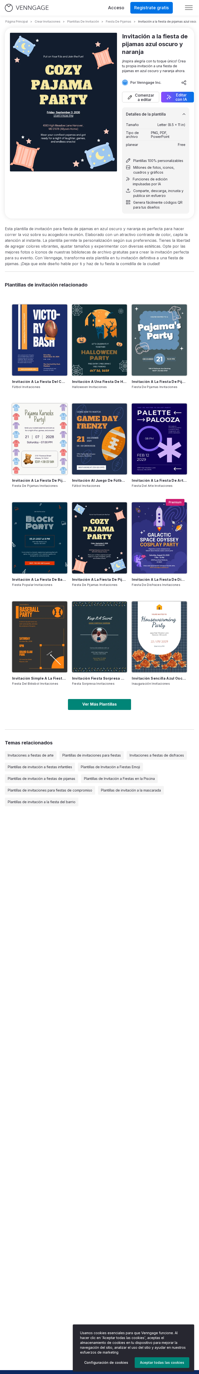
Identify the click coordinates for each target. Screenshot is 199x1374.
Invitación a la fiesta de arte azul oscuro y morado (159, 480)
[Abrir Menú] (188, 7)
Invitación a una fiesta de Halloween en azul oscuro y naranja (99, 381)
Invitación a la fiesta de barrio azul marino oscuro (39, 579)
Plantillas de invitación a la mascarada (131, 790)
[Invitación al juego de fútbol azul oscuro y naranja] (99, 439)
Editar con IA (181, 97)
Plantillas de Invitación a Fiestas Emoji (110, 767)
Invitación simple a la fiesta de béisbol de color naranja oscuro (39, 678)
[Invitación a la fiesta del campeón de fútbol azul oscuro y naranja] (39, 339)
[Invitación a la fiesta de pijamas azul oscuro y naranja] (99, 537)
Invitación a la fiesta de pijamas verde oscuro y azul (159, 381)
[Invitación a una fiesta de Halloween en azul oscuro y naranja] (99, 339)
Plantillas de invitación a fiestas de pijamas (41, 778)
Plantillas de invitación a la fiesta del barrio (41, 802)
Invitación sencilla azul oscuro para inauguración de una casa (159, 678)
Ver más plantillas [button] (99, 704)
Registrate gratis (151, 7)
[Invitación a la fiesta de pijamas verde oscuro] (39, 439)
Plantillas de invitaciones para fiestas (91, 755)
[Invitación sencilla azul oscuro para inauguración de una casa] (159, 636)
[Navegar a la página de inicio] (27, 8)
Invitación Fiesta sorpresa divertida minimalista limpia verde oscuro (99, 678)
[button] (140, 97)
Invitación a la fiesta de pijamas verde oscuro (39, 480)
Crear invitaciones (47, 21)
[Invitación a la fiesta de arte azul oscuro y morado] (159, 439)
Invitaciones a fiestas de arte (31, 755)
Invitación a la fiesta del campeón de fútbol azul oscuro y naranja (39, 381)
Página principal (16, 21)
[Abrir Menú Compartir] (184, 82)
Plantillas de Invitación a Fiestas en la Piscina (119, 778)
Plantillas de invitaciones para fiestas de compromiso (50, 790)
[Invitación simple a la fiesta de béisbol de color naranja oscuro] (39, 636)
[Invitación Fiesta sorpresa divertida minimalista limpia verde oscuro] (99, 636)
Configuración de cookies (106, 1362)
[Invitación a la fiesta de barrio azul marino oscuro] (39, 537)
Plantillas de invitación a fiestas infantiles (40, 767)
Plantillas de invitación (83, 21)
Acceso (116, 7)
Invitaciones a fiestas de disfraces (157, 755)
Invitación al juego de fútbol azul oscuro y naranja (99, 480)
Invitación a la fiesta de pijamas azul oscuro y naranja (99, 579)
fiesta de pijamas (118, 21)
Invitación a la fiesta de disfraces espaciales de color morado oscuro (159, 579)
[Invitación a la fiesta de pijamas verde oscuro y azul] (159, 339)
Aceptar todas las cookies (162, 1362)
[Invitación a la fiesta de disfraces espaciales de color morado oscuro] (159, 537)
